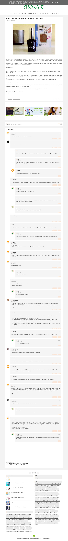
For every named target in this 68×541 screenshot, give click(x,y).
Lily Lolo (44, 504)
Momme (42, 509)
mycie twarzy (29, 524)
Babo (46, 487)
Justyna (13, 141)
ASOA (53, 483)
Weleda (46, 521)
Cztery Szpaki (53, 492)
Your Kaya (58, 521)
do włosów (11, 517)
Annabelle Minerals (53, 485)
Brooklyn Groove (47, 490)
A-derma (47, 483)
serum (29, 529)
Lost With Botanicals (53, 504)
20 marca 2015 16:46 (18, 234)
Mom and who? (37, 509)
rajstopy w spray (19, 529)
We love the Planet (41, 521)
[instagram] (38, 473)
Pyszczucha (14, 366)
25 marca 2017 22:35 (13, 401)
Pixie (43, 514)
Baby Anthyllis (50, 487)
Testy (57, 13)
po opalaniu (8, 529)
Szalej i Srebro (13, 502)
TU (43, 63)
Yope (54, 521)
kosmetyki (45, 115)
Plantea (46, 514)
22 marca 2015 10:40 (13, 263)
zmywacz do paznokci (28, 531)
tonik (17, 531)
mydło (8, 526)
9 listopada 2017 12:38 (14, 419)
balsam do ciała (17, 514)
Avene (39, 487)
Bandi (44, 488)
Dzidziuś (36, 495)
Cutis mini (48, 492)
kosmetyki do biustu (22, 519)
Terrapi (43, 519)
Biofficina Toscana (41, 490)
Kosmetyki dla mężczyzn (10, 514)
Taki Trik (46, 13)
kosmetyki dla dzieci (14, 519)
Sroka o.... (28, 538)
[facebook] (30, 473)
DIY (42, 13)
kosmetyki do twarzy (29, 519)
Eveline (36, 497)
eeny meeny (52, 522)
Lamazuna (36, 504)
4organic (40, 483)
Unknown (14, 133)
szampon (14, 531)
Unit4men (57, 519)
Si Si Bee (45, 517)
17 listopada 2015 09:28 (19, 341)
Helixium (36, 500)
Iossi (44, 502)
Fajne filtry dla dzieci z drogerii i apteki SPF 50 (18, 492)
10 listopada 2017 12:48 (19, 435)
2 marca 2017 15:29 (13, 386)
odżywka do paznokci (10, 115)
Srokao (18, 188)
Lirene (47, 504)
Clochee (36, 492)
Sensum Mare (40, 517)
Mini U (41, 507)
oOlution (56, 522)
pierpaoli (36, 524)
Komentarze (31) (13, 20)
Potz (56, 514)
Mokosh (58, 507)
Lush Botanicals (37, 505)
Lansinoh (40, 504)
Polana (50, 514)
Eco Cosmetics (41, 495)
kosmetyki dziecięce (10, 521)
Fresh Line (54, 497)
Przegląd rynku (22, 13)
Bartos (54, 488)
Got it (58, 2)
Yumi (35, 522)
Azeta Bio (43, 487)
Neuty (42, 512)
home (11, 13)
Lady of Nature (56, 502)
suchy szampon (9, 531)
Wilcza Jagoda (50, 521)
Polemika (53, 514)
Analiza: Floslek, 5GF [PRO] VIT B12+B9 (17, 487)
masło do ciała (23, 524)
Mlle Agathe (53, 507)
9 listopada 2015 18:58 (14, 332)
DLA (57, 492)
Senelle (36, 517)
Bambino (41, 488)
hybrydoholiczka (15, 349)
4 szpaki (36, 483)
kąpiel (29, 522)
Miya (50, 507)
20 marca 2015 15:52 (18, 208)
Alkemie (56, 483)
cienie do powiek (24, 514)
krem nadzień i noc (15, 522)
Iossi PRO (47, 502)
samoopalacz (25, 529)
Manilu (47, 505)
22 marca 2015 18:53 (13, 281)
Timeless (46, 519)
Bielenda (36, 490)
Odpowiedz (54, 138)
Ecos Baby (46, 495)
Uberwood (53, 519)
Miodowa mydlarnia (45, 507)
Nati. (13, 400)
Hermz (50, 500)
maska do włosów (17, 524)
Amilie (48, 485)
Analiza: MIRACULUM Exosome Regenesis (17, 497)
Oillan (44, 512)
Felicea (48, 497)
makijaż (8, 524)
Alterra (42, 485)
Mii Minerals (37, 507)
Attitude (36, 487)
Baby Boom (55, 487)
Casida (55, 490)
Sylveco (57, 517)
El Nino (52, 495)
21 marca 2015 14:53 (18, 160)
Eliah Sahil (56, 495)
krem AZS (15, 521)
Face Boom (40, 497)
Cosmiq (45, 492)
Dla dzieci (37, 13)
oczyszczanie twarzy (13, 526)
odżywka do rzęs (27, 526)
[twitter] (33, 473)
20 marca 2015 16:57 (13, 243)
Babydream (36, 488)
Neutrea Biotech (37, 512)
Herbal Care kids (45, 500)
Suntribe (53, 517)
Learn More (53, 2)
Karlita (13, 242)
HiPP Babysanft (57, 500)
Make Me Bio (43, 505)
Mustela (50, 509)
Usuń (59, 138)
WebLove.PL (49, 538)
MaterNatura (57, 505)
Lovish (58, 504)
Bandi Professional (49, 488)
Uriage (36, 521)
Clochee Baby (41, 492)
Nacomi (53, 509)
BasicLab (57, 488)
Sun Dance (49, 517)
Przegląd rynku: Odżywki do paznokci (31, 116)
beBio (48, 522)
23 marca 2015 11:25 (18, 272)
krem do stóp (25, 521)
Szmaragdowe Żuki (38, 519)
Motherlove (46, 509)
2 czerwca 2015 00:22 (18, 171)
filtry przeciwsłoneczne (17, 517)
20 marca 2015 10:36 (13, 134)
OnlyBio (48, 512)
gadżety (52, 13)
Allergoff (59, 483)
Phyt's (41, 514)
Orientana (51, 512)
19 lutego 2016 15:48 (13, 350)
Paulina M (14, 252)
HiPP (53, 500)
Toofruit (50, 519)
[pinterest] (35, 473)
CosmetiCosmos (15, 300)
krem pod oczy (21, 522)
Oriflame (55, 512)
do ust (8, 517)
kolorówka (29, 517)
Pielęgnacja (31, 13)
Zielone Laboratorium (43, 522)
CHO (52, 490)
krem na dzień (9, 522)
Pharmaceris (37, 514)
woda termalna (21, 531)
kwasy (26, 522)
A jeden (43, 483)
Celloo (58, 490)
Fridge (58, 497)
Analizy (15, 13)
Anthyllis (58, 485)
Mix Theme (40, 538)
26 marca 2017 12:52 (18, 410)
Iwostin (51, 502)
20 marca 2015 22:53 (13, 253)
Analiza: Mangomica (14, 478)
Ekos (49, 495)
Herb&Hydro (40, 500)
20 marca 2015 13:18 (18, 198)
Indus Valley (40, 502)
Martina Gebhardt (51, 505)
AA (50, 483)
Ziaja (38, 522)
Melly (13, 385)
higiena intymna (25, 517)
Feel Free (44, 497)
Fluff (50, 497)
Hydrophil (36, 502)
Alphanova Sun (37, 485)
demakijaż (29, 514)
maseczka (11, 524)
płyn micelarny (14, 529)
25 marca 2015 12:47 (13, 301)
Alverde (45, 485)
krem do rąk (20, 521)
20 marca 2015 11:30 (18, 189)
